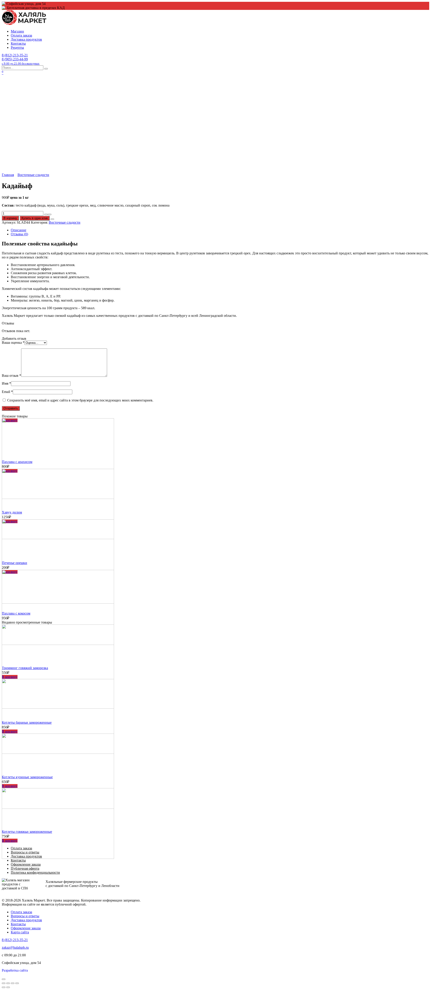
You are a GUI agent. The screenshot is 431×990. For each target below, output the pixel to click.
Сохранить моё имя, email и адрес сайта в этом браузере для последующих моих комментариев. (80, 400)
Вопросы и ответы (25, 916)
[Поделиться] (8, 983)
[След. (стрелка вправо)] (8, 987)
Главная (8, 175)
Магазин (17, 31)
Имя (6, 383)
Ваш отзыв (11, 375)
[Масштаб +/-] (17, 983)
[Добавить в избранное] (52, 219)
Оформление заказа (26, 864)
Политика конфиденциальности (35, 872)
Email (7, 392)
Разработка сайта (15, 970)
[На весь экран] (12, 983)
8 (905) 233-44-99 (21, 61)
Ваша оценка (13, 342)
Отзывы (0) (19, 234)
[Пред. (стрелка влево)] (3, 987)
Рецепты (17, 47)
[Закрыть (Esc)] (3, 983)
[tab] (220, 230)
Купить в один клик (35, 218)
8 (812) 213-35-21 (15, 55)
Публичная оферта (25, 868)
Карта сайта (20, 932)
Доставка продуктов (26, 39)
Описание (18, 230)
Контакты (18, 43)
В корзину (10, 218)
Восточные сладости (33, 175)
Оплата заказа (21, 35)
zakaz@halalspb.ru (15, 947)
